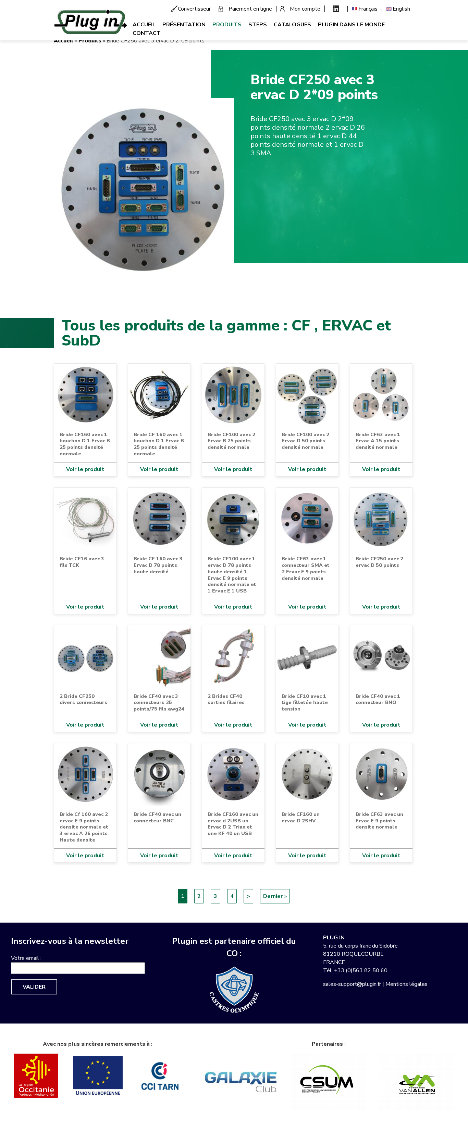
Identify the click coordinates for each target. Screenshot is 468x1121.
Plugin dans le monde (351, 24)
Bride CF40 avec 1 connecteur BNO (378, 699)
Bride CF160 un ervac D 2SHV (301, 817)
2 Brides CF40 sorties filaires (226, 699)
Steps (257, 24)
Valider (34, 987)
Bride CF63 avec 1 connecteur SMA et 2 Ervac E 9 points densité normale (306, 568)
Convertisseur (194, 9)
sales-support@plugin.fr (352, 984)
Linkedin (336, 8)
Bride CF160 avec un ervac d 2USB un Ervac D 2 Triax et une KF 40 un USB (233, 824)
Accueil (144, 24)
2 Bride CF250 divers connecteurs (83, 699)
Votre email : (26, 958)
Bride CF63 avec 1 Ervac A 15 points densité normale (378, 441)
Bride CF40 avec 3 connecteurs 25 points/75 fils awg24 (159, 702)
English (401, 9)
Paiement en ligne (250, 9)
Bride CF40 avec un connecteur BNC (157, 817)
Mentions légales (406, 984)
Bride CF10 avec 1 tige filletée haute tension (305, 702)
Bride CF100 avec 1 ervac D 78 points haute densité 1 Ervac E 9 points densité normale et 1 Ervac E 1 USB (232, 574)
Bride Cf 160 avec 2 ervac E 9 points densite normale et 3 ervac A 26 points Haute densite (84, 827)
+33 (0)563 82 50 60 (360, 970)
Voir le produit (85, 469)
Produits (227, 24)
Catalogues (292, 24)
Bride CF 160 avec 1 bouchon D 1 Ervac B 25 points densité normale (159, 444)
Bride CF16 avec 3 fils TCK (82, 562)
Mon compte (305, 9)
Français (368, 9)
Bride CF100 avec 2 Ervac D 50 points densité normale (305, 441)
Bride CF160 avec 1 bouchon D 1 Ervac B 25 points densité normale (85, 444)
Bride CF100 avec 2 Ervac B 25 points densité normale (231, 441)
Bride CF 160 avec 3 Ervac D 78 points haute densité (158, 565)
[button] (144, 187)
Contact (147, 33)
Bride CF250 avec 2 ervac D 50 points (379, 562)
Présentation (184, 24)
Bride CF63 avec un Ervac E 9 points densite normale (379, 820)
